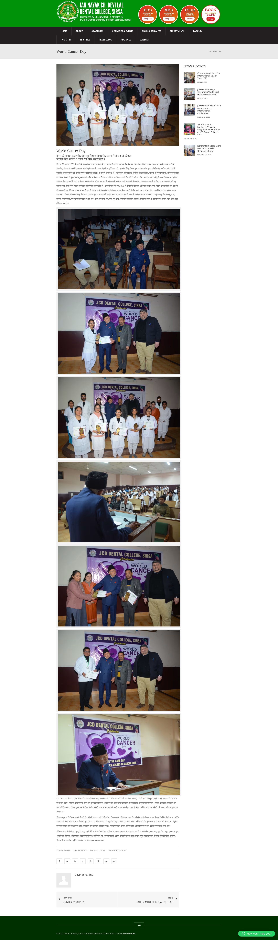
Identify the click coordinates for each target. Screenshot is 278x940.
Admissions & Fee (151, 31)
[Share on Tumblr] (83, 861)
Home (64, 31)
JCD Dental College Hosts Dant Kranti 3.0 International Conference (209, 109)
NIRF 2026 (85, 39)
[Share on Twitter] (67, 861)
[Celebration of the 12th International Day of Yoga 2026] (189, 77)
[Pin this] (98, 861)
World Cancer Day (119, 850)
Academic (93, 850)
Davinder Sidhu (84, 874)
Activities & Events (122, 31)
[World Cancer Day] (94, 11)
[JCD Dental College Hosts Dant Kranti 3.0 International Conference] (189, 110)
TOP (139, 925)
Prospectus (105, 39)
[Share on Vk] (106, 861)
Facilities (66, 39)
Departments (177, 31)
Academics (97, 31)
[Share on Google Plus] (91, 861)
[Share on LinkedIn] (75, 861)
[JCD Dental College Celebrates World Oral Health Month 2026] (189, 94)
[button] (256, 934)
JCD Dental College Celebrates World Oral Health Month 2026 (208, 92)
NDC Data (126, 39)
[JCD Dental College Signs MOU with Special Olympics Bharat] (189, 150)
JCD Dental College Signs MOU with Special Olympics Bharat (209, 148)
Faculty (197, 31)
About (79, 31)
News (102, 850)
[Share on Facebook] (59, 861)
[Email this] (114, 861)
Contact (144, 39)
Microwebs (129, 933)
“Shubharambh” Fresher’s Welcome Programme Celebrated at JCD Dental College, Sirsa (208, 129)
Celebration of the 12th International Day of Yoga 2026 (208, 76)
